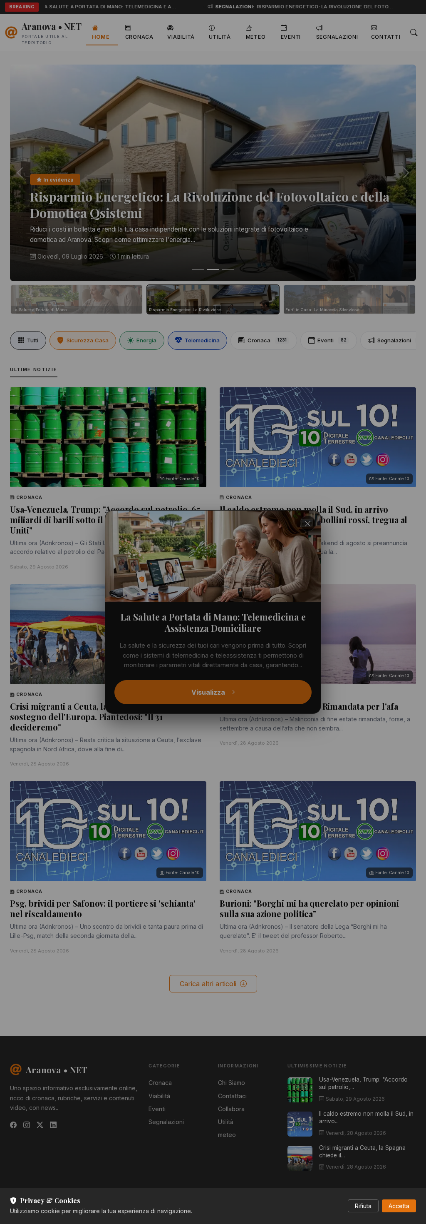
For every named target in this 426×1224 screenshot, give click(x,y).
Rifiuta (363, 1205)
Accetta (399, 1205)
